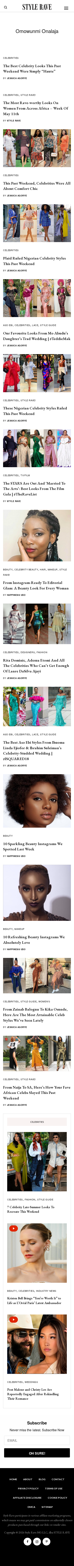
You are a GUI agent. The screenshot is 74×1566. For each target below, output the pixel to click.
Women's (44, 1001)
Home (13, 1479)
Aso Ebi (8, 325)
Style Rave (14, 120)
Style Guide (48, 325)
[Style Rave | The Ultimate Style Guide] (37, 7)
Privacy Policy (28, 1488)
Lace (35, 325)
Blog (42, 1479)
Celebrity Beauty (26, 569)
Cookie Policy (57, 1497)
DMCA (31, 1506)
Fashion (42, 652)
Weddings (31, 1382)
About (27, 1479)
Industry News (46, 1290)
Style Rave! (28, 94)
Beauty (8, 569)
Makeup (53, 569)
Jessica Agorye (17, 78)
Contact (58, 1479)
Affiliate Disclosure (27, 1497)
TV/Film (25, 475)
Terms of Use (53, 1488)
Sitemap (47, 1506)
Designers (28, 652)
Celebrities (11, 57)
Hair (43, 569)
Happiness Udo (16, 595)
